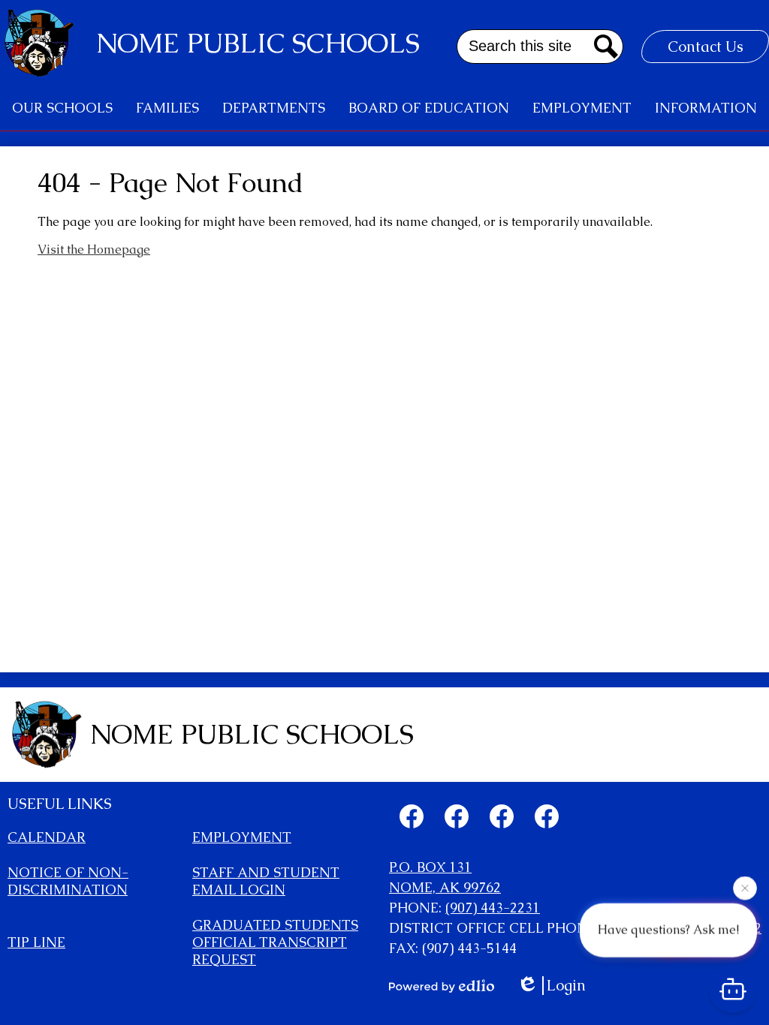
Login (566, 985)
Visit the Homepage (94, 249)
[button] (62, 108)
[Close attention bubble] (745, 887)
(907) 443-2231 (492, 907)
